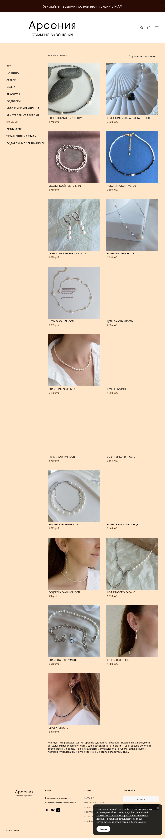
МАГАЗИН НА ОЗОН (94, 803)
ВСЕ (8, 66)
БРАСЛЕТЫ (13, 94)
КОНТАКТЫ (90, 812)
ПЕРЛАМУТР (14, 129)
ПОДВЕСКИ (13, 101)
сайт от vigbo (12, 830)
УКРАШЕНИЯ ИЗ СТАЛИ (21, 136)
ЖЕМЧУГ (12, 122)
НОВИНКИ (13, 73)
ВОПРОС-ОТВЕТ (92, 807)
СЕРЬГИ (11, 80)
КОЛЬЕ (10, 87)
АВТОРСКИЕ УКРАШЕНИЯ (22, 108)
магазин (52, 55)
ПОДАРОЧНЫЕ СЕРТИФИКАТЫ (25, 143)
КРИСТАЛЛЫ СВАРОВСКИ (22, 115)
